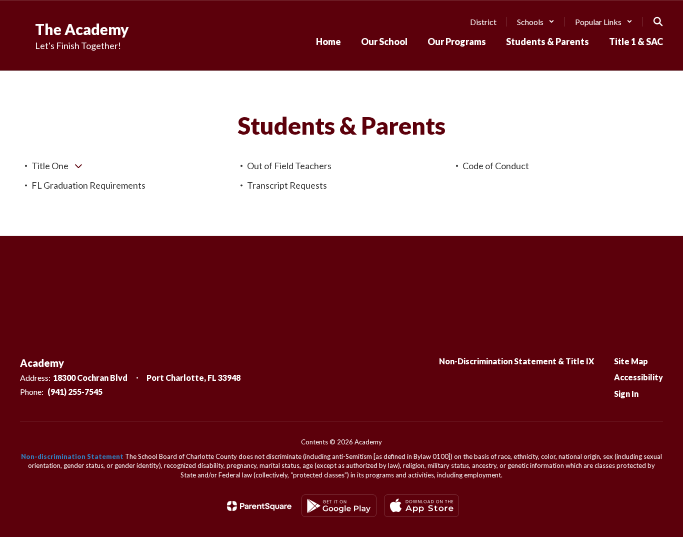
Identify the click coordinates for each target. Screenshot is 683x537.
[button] (535, 22)
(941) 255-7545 (75, 391)
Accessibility (638, 377)
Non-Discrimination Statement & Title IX (516, 361)
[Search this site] (658, 22)
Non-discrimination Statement (72, 456)
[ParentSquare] (259, 505)
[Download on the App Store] (421, 505)
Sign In (626, 393)
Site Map (631, 361)
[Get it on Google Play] (339, 505)
